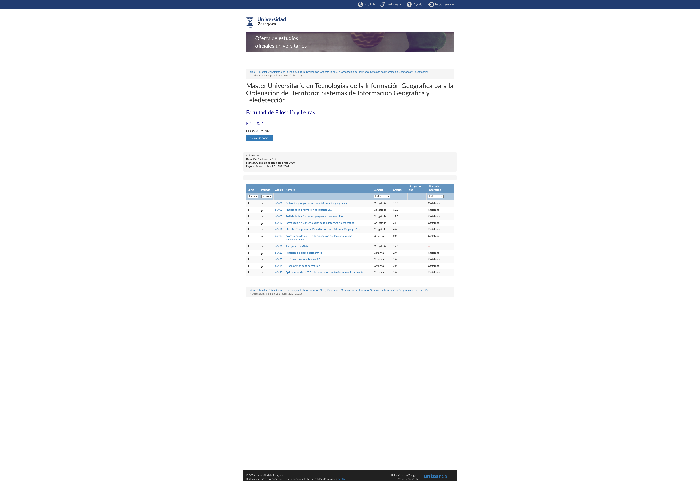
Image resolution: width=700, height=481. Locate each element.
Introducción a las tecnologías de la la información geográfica (320, 223)
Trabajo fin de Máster (297, 246)
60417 (278, 223)
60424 (278, 266)
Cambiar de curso (258, 138)
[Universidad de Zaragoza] (266, 22)
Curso (251, 190)
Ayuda (417, 4)
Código (279, 190)
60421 (278, 246)
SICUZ (341, 479)
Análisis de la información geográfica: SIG (309, 210)
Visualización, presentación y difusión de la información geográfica (323, 229)
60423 (278, 259)
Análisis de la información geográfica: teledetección (314, 216)
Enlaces (392, 4)
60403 (278, 216)
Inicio (252, 72)
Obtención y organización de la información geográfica (316, 203)
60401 (278, 203)
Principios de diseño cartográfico (304, 253)
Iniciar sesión (443, 4)
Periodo (265, 190)
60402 (278, 210)
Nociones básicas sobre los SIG (303, 259)
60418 (278, 229)
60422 (278, 253)
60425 (278, 272)
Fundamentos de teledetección (303, 266)
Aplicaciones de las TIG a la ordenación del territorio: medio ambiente (324, 272)
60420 (278, 236)
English (369, 4)
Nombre (290, 190)
